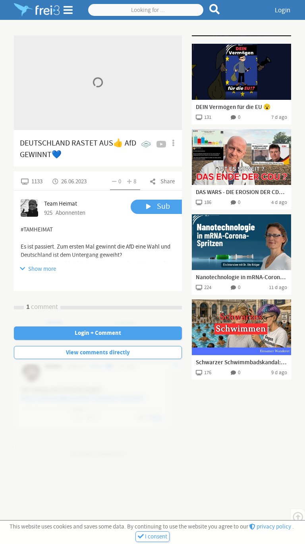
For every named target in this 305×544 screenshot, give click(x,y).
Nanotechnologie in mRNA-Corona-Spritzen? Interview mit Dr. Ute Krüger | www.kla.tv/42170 (241, 278)
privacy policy (273, 526)
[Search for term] (214, 9)
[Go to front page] (37, 10)
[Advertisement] (241, 35)
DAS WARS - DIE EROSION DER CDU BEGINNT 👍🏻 (241, 192)
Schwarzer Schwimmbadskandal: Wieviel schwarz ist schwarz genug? (241, 363)
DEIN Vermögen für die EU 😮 (233, 107)
